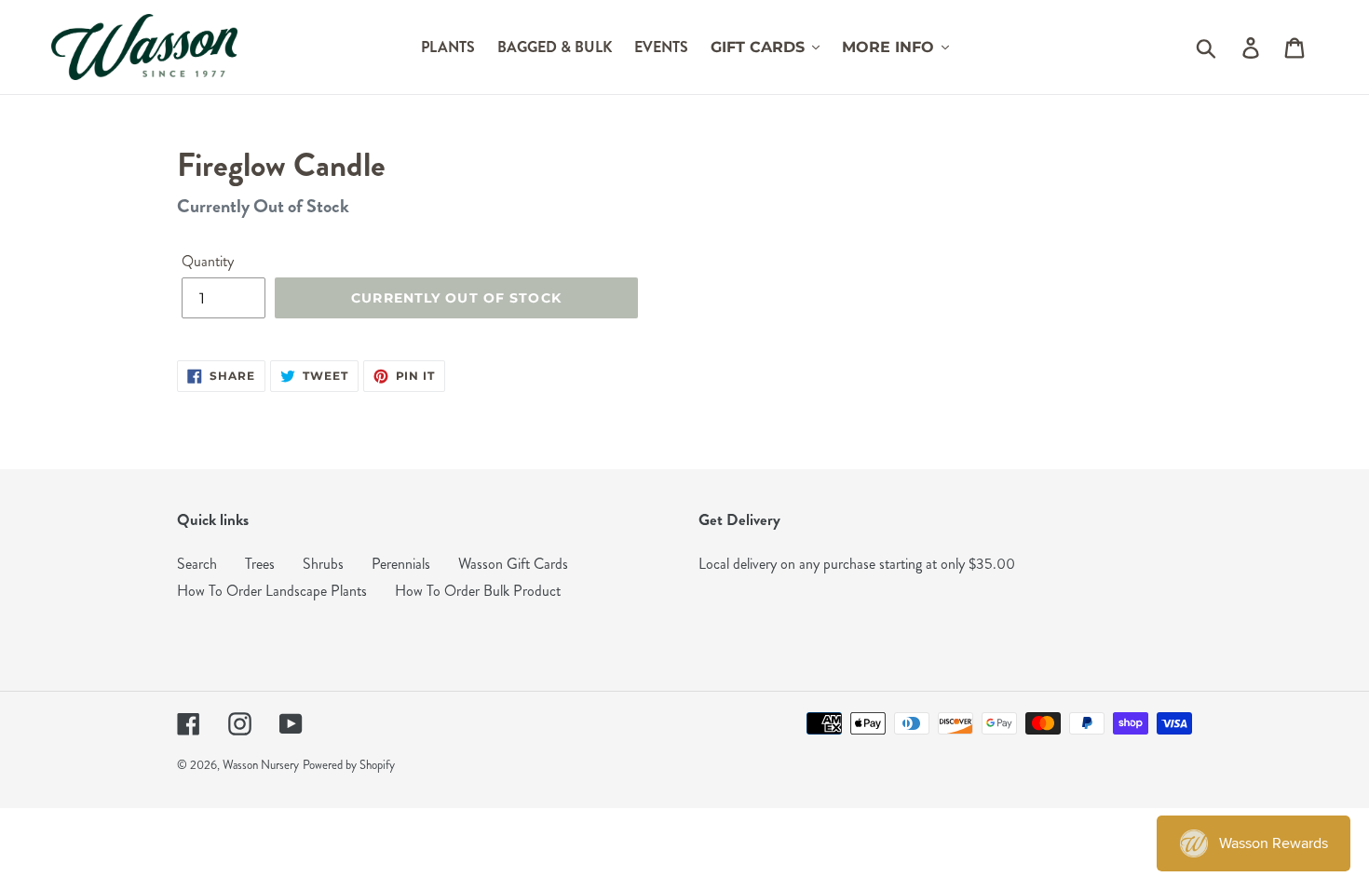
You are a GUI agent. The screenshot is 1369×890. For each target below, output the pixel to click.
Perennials (401, 563)
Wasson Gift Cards (513, 563)
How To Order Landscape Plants (272, 590)
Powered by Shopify (349, 765)
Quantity (208, 261)
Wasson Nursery (261, 765)
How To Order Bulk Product (478, 590)
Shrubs (323, 563)
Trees (260, 563)
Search (197, 563)
